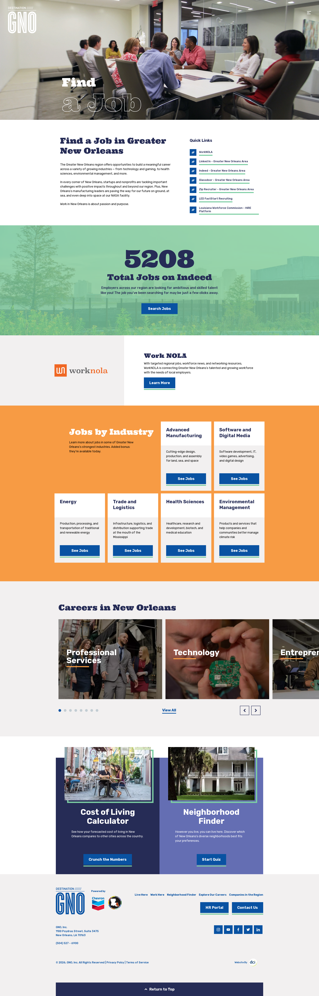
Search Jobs (159, 308)
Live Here (141, 894)
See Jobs (186, 478)
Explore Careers (86, 679)
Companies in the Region (246, 894)
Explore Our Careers (212, 894)
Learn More (159, 383)
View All (169, 710)
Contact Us (247, 907)
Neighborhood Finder (181, 894)
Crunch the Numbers (108, 859)
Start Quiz (211, 859)
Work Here (157, 894)
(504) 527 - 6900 (67, 943)
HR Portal (214, 907)
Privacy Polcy (115, 962)
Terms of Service (137, 962)
